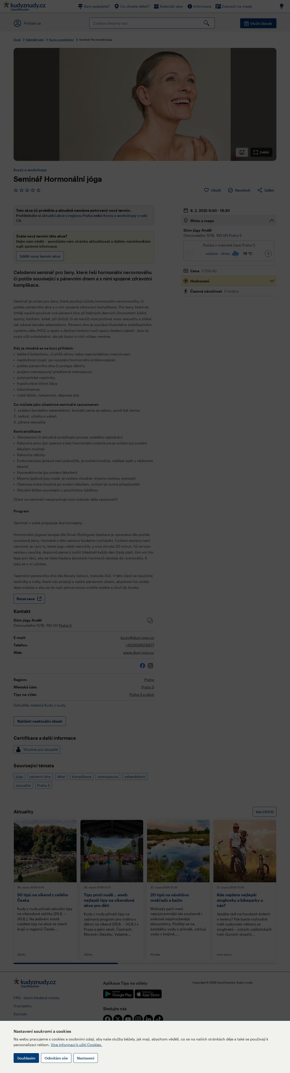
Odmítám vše (56, 1058)
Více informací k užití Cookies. (76, 1044)
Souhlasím (26, 1058)
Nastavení (85, 1058)
